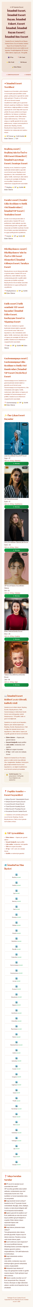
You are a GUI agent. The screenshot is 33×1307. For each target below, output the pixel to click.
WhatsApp (17, 463)
